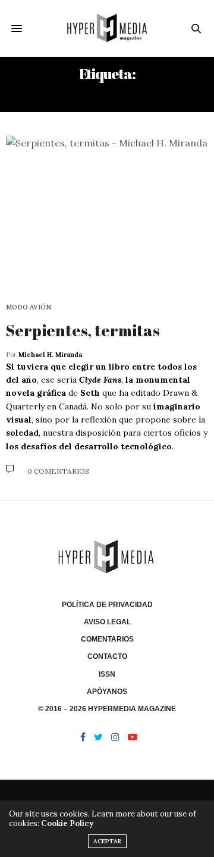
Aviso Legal (107, 622)
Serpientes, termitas (83, 330)
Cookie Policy (67, 823)
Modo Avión (28, 307)
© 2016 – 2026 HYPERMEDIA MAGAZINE (107, 709)
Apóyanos (107, 691)
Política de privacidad (107, 604)
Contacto (107, 656)
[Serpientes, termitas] (107, 212)
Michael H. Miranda (50, 355)
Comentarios (107, 639)
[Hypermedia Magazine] (107, 28)
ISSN (107, 674)
